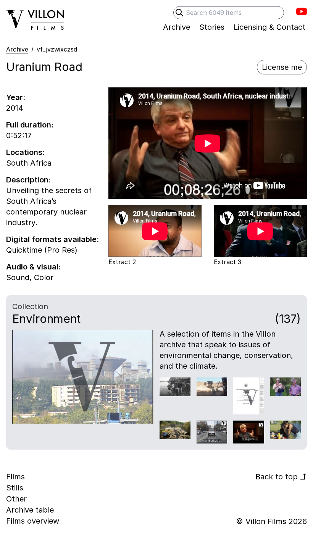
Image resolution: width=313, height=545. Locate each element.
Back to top (281, 476)
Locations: (25, 152)
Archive (17, 49)
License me (282, 67)
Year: (15, 97)
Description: (28, 179)
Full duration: (29, 124)
